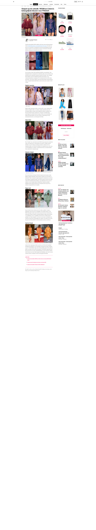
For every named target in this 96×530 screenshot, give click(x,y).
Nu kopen (62, 22)
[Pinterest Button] (50, 39)
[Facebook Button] (47, 39)
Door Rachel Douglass (33, 39)
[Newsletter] (79, 1)
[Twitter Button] (46, 39)
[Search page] (81, 1)
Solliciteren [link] (66, 135)
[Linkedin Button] (49, 39)
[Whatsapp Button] (52, 39)
